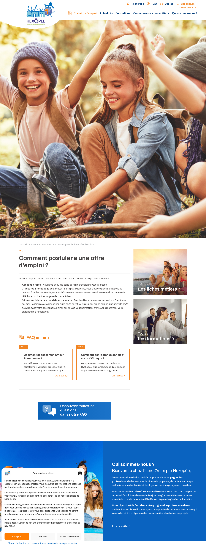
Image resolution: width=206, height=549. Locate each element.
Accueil (23, 244)
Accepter (17, 536)
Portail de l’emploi (85, 13)
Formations (123, 13)
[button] (79, 473)
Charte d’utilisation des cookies (23, 543)
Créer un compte (186, 7)
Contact (169, 4)
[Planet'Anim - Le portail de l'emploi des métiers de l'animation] (31, 15)
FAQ (154, 4)
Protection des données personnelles (58, 543)
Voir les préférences (69, 536)
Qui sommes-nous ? (185, 13)
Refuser (43, 536)
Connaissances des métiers (151, 13)
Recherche (138, 4)
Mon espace (188, 4)
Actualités (106, 13)
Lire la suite (120, 526)
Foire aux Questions (41, 244)
